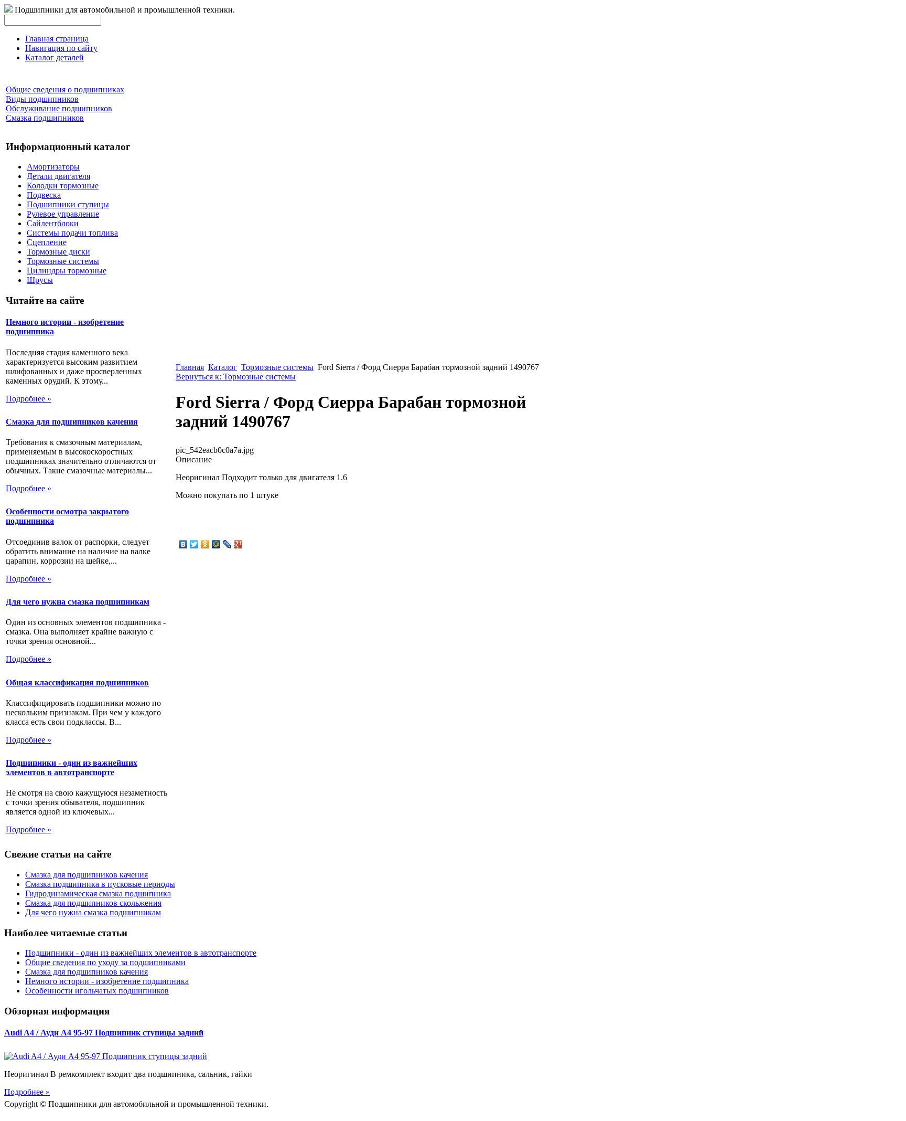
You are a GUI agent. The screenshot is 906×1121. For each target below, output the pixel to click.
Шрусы (40, 280)
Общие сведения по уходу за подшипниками (105, 962)
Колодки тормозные (63, 185)
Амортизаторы (53, 166)
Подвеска (44, 195)
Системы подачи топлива (72, 232)
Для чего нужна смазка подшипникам (77, 601)
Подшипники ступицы (68, 204)
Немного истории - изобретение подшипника (107, 981)
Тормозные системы (63, 261)
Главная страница (57, 38)
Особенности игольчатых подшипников (97, 990)
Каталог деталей (54, 57)
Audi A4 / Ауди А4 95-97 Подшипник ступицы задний (103, 1032)
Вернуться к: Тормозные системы (236, 376)
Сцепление (47, 242)
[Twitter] (194, 544)
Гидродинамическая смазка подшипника (98, 893)
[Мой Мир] (216, 544)
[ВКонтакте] (183, 544)
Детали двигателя (58, 176)
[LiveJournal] (227, 544)
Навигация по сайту (61, 48)
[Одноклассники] (205, 544)
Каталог (222, 367)
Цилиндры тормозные (66, 270)
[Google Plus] (238, 544)
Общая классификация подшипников (77, 682)
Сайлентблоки (53, 223)
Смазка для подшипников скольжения (93, 902)
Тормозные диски (58, 251)
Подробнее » (28, 398)
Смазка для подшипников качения (72, 421)
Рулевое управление (63, 213)
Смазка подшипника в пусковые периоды (100, 884)
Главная (190, 367)
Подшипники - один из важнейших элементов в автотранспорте (71, 767)
